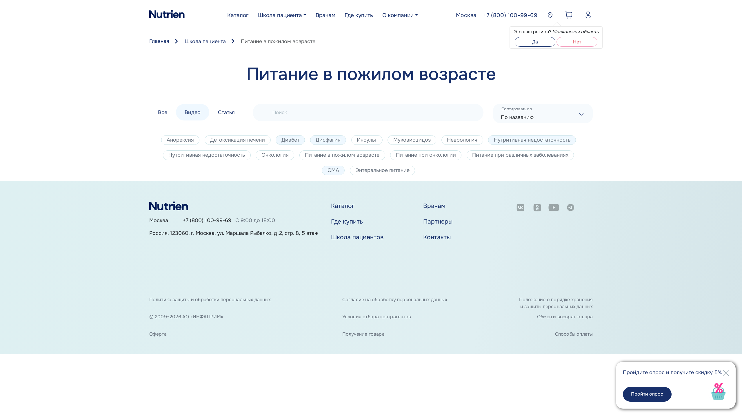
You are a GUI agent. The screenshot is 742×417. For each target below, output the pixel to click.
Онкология (275, 154)
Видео (193, 112)
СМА (333, 170)
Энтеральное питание (382, 170)
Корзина (567, 16)
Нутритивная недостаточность (532, 139)
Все (162, 112)
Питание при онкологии (426, 154)
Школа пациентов (357, 237)
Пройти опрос (647, 394)
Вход (587, 16)
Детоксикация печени (237, 139)
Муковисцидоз (412, 139)
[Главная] (167, 15)
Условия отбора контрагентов (376, 317)
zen (587, 208)
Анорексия (180, 139)
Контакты (437, 237)
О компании (398, 15)
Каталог (238, 15)
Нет (577, 42)
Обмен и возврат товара (565, 317)
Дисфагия (328, 139)
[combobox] (543, 113)
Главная (159, 41)
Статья (226, 112)
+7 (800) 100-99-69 (207, 220)
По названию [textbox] (517, 117)
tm (570, 208)
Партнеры (437, 221)
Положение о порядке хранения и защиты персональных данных (556, 303)
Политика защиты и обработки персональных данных (210, 300)
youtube (553, 208)
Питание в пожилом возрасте (342, 154)
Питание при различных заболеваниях (520, 154)
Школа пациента (280, 15)
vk (520, 208)
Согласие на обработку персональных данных (394, 300)
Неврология (462, 139)
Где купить (359, 15)
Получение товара (363, 334)
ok (537, 208)
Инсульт (367, 139)
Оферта (158, 334)
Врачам (325, 15)
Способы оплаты (574, 334)
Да (535, 42)
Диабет (290, 139)
